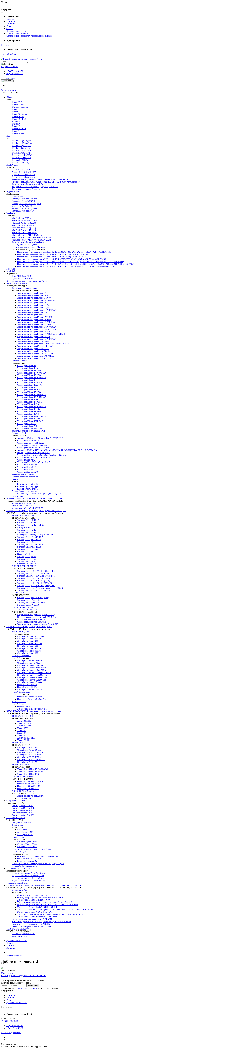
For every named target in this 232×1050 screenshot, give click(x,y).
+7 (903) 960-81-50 (14, 73)
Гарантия (10, 21)
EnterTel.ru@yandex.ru (11, 1032)
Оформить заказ (8, 90)
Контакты (10, 24)
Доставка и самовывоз (16, 31)
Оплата (9, 28)
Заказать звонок (8, 78)
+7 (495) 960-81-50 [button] (9, 1021)
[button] (7, 45)
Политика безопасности (17, 33)
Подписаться (33, 985)
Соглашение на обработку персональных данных (29, 36)
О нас (9, 26)
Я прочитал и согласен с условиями (32, 988)
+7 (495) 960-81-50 (14, 71)
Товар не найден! (14, 955)
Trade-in (10, 19)
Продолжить (7, 973)
